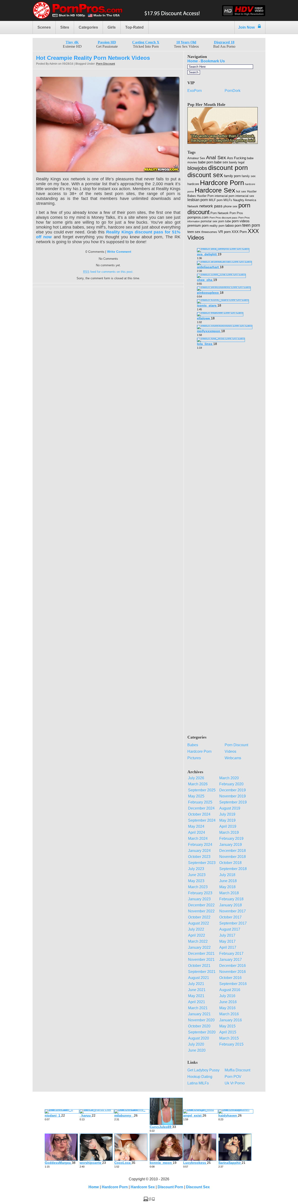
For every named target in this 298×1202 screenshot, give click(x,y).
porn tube (224, 221)
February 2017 (231, 954)
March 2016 (229, 1014)
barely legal (236, 162)
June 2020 (197, 1050)
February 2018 (231, 899)
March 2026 (198, 784)
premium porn (198, 225)
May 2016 (227, 1008)
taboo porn (233, 225)
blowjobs (197, 168)
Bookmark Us (213, 61)
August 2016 (229, 990)
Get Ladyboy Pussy (203, 1070)
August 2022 (198, 923)
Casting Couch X (145, 42)
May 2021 (196, 996)
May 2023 (196, 881)
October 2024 (199, 814)
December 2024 (201, 808)
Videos (230, 751)
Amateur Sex (196, 158)
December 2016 (232, 966)
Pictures (194, 758)
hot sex (241, 191)
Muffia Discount (237, 1070)
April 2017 (227, 947)
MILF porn (216, 200)
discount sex (205, 175)
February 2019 (231, 839)
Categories (88, 27)
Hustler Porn (205, 196)
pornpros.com (198, 217)
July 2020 (196, 1044)
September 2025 (202, 790)
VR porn (224, 232)
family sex (249, 176)
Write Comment (119, 251)
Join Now (246, 27)
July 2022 (196, 929)
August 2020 (198, 1038)
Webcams (233, 758)
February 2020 (231, 784)
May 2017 (227, 941)
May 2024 (196, 826)
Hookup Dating (199, 1077)
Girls (112, 27)
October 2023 (199, 857)
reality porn (217, 225)
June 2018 (228, 881)
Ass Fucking (236, 158)
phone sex (230, 206)
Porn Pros (236, 213)
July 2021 (196, 984)
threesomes (209, 232)
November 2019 (232, 796)
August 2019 (229, 808)
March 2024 (198, 839)
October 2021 (199, 966)
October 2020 (199, 1026)
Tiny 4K (72, 42)
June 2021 (197, 990)
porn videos (241, 221)
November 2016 (232, 972)
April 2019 (227, 826)
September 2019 (233, 802)
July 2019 (227, 814)
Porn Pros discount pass (223, 217)
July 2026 (196, 778)
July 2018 (227, 875)
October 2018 (230, 863)
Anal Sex (216, 157)
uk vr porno (235, 1083)
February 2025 (200, 802)
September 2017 (233, 923)
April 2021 (196, 1002)
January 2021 (199, 1014)
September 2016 (233, 984)
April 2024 (196, 832)
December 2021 (201, 954)
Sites (64, 27)
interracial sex (244, 196)
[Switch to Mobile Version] (149, 1200)
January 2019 (230, 845)
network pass (211, 206)
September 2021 (202, 972)
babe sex (221, 162)
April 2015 (227, 1032)
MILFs (228, 200)
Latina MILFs (198, 1083)
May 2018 (227, 887)
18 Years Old (186, 42)
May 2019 (227, 820)
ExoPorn (194, 91)
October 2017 (230, 917)
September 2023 (202, 863)
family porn (232, 176)
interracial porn (224, 196)
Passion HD (107, 42)
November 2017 (232, 911)
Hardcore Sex (215, 190)
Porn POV (233, 1077)
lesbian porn (197, 200)
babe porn (205, 162)
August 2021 (198, 978)
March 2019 (229, 832)
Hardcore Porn (222, 182)
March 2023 (198, 887)
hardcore (193, 184)
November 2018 (232, 857)
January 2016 (230, 1020)
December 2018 (232, 851)
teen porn (251, 225)
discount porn (228, 167)
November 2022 (201, 911)
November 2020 (201, 1020)
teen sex (193, 232)
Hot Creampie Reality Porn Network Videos (93, 58)
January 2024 (199, 851)
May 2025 (196, 796)
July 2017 (227, 935)
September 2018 (233, 869)
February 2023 (200, 893)
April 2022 (196, 935)
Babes (192, 745)
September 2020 (202, 1032)
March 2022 (198, 941)
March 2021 (198, 1008)
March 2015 (229, 1038)
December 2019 (232, 790)
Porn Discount (105, 63)
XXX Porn (239, 232)
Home (192, 61)
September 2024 (202, 820)
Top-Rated (134, 27)
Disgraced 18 (224, 42)
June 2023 (197, 875)
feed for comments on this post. (108, 271)
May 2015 (227, 1026)
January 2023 (199, 899)
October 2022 (199, 917)
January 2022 (199, 947)
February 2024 (200, 845)
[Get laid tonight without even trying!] (222, 143)
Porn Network (219, 213)
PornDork (232, 91)
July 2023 (196, 869)
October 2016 (230, 978)
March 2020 (229, 778)
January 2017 (230, 960)
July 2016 (227, 996)
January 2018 (230, 905)
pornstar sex (209, 221)
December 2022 (201, 905)
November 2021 (201, 960)
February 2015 (231, 1044)
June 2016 (228, 1002)
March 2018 (229, 893)
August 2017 (229, 929)
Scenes (44, 27)
